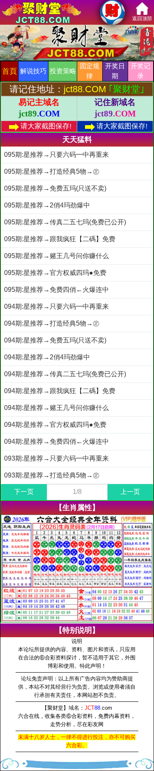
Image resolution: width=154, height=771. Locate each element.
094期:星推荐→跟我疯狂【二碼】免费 (59, 390)
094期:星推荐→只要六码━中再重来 (56, 306)
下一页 (24, 491)
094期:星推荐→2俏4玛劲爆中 (47, 357)
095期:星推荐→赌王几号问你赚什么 (56, 255)
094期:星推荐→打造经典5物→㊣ (51, 323)
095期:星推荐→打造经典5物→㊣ (51, 171)
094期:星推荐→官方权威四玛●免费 (55, 424)
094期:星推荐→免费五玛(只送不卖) (55, 340)
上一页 (130, 491)
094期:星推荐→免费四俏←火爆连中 (56, 441)
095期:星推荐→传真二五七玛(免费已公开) (65, 222)
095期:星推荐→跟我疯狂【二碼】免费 (59, 238)
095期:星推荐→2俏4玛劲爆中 (47, 205)
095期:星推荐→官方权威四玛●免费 (55, 272)
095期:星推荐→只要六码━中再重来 (56, 154)
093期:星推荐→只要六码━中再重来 (56, 458)
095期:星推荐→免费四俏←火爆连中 (56, 289)
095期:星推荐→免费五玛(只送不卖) (55, 188)
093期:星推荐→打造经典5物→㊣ (51, 475)
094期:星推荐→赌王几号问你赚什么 (56, 407)
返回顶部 (142, 18)
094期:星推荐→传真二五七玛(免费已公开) (65, 373)
